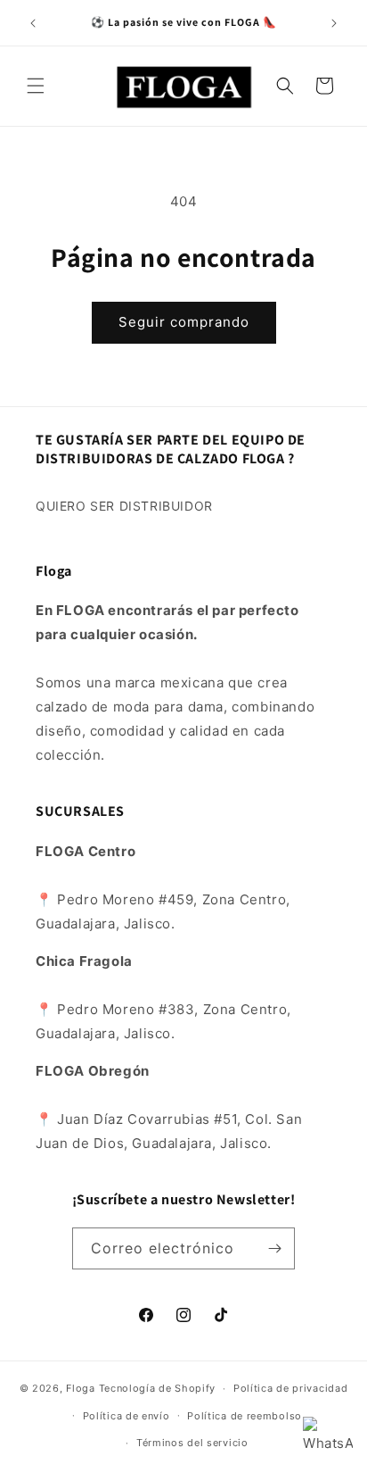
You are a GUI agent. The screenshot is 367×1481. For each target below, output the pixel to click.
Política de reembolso (244, 1416)
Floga (80, 1388)
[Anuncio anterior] (33, 23)
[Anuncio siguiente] (334, 23)
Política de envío (126, 1416)
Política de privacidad (290, 1388)
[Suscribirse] (274, 1248)
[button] (35, 85)
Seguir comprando (183, 321)
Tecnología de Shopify (157, 1388)
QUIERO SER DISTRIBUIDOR (124, 505)
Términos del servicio (192, 1442)
